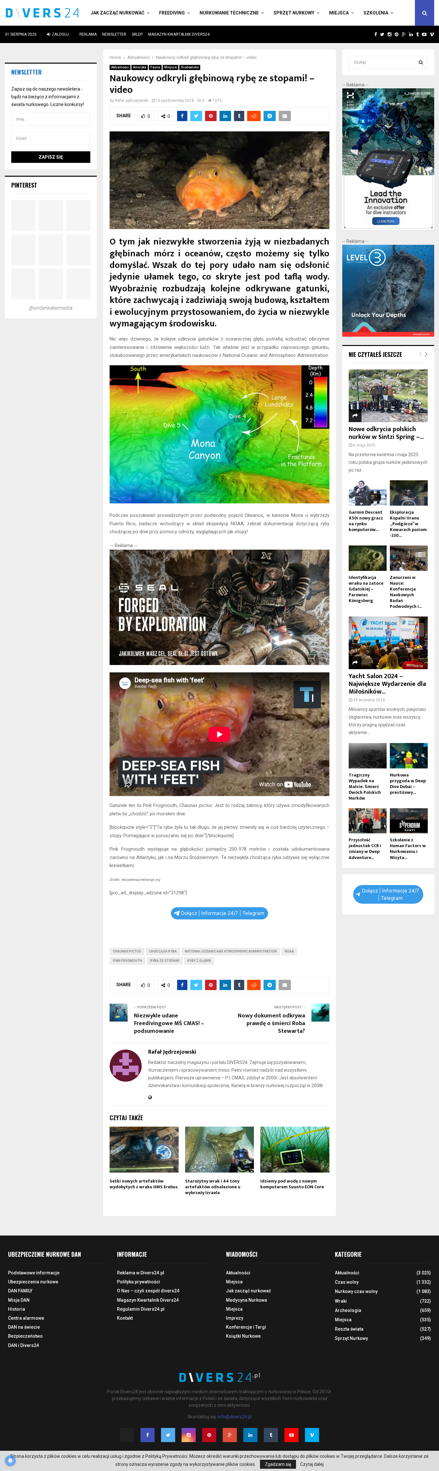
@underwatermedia (50, 308)
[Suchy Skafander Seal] (219, 663)
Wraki (341, 1301)
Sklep (137, 34)
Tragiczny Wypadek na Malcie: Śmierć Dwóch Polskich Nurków (365, 786)
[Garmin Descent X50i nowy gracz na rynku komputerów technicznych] (368, 493)
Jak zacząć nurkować (117, 12)
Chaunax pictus (127, 951)
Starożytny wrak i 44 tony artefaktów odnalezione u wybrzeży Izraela (212, 1186)
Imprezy (234, 1318)
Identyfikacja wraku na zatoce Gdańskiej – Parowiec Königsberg (366, 589)
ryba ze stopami (164, 960)
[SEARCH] (421, 62)
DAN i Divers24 (23, 1345)
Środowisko (190, 67)
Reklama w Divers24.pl (140, 1272)
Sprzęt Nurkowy (293, 12)
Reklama (88, 34)
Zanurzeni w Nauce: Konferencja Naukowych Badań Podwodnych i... (406, 592)
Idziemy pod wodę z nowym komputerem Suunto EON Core (292, 1184)
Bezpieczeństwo (25, 1336)
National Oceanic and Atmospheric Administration (231, 951)
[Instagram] (189, 1435)
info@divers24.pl (235, 1416)
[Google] (230, 1435)
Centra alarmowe (26, 1318)
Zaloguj (60, 34)
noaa (289, 951)
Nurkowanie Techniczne (229, 12)
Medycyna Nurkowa (246, 1300)
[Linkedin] (250, 1435)
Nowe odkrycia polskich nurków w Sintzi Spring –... (386, 433)
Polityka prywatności (138, 1281)
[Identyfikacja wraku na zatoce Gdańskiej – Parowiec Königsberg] (368, 558)
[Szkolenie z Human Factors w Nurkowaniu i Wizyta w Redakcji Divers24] (409, 821)
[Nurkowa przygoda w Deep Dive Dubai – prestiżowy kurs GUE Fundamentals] (409, 755)
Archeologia (348, 1310)
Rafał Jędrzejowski (131, 100)
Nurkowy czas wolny (356, 1291)
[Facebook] (147, 1435)
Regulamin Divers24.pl (141, 1309)
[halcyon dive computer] (388, 228)
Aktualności (120, 67)
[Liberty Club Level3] (388, 335)
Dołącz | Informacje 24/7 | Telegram (222, 913)
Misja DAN (19, 1300)
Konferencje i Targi (246, 1327)
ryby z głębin (199, 960)
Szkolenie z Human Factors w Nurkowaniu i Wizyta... (408, 848)
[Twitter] (168, 1435)
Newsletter (114, 34)
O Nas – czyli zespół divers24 (148, 1290)
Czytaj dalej (312, 1464)
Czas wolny (347, 1282)
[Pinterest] (209, 1435)
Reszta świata (349, 1329)
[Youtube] (291, 1435)
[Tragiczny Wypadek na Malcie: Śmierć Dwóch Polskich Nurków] (368, 755)
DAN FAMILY (20, 1290)
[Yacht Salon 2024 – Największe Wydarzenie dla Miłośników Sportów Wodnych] (388, 642)
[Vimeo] (312, 1435)
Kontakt (125, 1318)
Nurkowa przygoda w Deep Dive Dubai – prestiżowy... (408, 783)
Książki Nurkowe (243, 1336)
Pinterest (24, 185)
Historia (16, 1309)
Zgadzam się (278, 1464)
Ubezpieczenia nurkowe (33, 1281)
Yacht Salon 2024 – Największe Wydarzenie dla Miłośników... (387, 684)
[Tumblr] (271, 1435)
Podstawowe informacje (33, 1272)
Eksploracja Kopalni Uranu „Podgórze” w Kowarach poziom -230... (408, 524)
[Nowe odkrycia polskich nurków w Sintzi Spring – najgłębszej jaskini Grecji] (388, 395)
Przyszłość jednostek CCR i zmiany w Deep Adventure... (365, 848)
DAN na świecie (24, 1327)
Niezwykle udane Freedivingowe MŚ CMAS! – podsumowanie (169, 1023)
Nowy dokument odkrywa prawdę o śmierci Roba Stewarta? (271, 1023)
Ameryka (139, 67)
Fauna (155, 67)
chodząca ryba (163, 951)
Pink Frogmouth (127, 960)
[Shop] (369, 34)
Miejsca (339, 12)
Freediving (172, 12)
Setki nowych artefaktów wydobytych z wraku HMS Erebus (144, 1184)
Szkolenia (375, 12)
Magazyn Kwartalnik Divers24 (179, 34)
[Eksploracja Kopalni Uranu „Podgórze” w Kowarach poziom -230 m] (409, 493)
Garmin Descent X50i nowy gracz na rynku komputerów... (366, 521)
